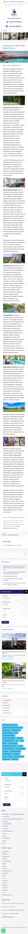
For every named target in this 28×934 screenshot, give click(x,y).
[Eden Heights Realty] (14, 13)
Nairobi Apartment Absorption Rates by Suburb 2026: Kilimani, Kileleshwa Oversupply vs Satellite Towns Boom (14, 568)
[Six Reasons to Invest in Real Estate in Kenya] (14, 56)
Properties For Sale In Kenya (9, 746)
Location (5, 596)
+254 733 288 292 (15, 26)
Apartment (5, 854)
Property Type (6, 602)
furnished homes (16, 730)
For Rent (4, 833)
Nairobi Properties (13, 743)
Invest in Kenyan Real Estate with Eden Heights (13, 819)
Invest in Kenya (6, 816)
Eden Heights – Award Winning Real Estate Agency (14, 814)
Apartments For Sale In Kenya (10, 725)
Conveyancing (6, 730)
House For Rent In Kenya (9, 735)
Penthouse (5, 882)
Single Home (5, 885)
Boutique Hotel (6, 856)
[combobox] (14, 598)
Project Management (7, 823)
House (4, 875)
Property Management (7, 831)
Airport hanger (6, 851)
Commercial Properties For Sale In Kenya (12, 727)
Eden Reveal (5, 702)
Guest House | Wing (7, 870)
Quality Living (6, 710)
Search (10, 756)
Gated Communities (8, 732)
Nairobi (4, 743)
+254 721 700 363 (15, 22)
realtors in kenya (7, 754)
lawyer (21, 740)
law (17, 740)
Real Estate (6, 751)
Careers (4, 840)
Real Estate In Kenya (15, 751)
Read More (10, 657)
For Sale (4, 835)
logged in (11, 545)
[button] (3, 930)
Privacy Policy (5, 821)
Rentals (5, 756)
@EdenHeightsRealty (13, 535)
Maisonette (5, 880)
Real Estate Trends (16, 65)
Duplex (4, 866)
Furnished (5, 868)
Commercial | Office (7, 861)
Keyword (5, 614)
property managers (20, 748)
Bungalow (5, 858)
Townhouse (5, 890)
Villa (3, 892)
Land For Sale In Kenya (8, 740)
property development (8, 748)
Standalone (5, 887)
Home (16, 732)
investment (19, 738)
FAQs (4, 843)
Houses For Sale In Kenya (9, 738)
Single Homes (6, 759)
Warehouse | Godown (7, 895)
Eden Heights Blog (7, 700)
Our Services (5, 828)
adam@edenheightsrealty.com (16, 1)
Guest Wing (5, 873)
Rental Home (17, 754)
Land (4, 878)
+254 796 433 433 (15, 913)
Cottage (4, 863)
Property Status (7, 608)
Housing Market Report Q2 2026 (10, 576)
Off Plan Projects (6, 838)
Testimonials (15, 759)
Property (21, 746)
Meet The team (6, 707)
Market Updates (6, 705)
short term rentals (19, 756)
